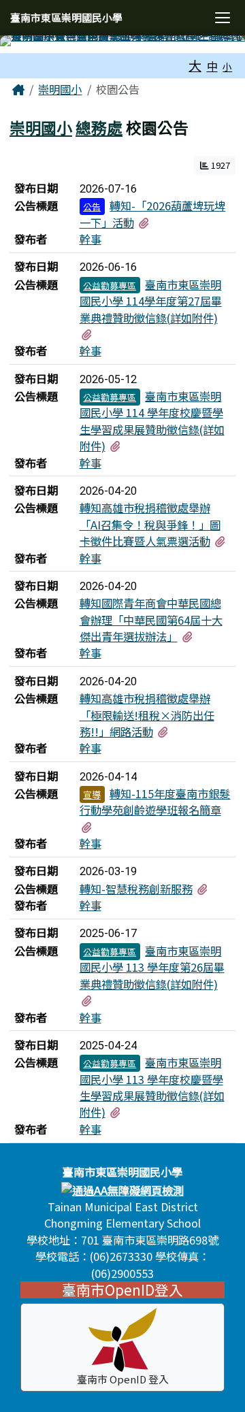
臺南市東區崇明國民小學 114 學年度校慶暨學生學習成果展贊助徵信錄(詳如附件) (152, 421)
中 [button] (212, 66)
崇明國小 (60, 89)
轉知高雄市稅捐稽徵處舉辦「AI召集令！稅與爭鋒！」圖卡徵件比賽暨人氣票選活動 (150, 524)
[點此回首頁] (122, 40)
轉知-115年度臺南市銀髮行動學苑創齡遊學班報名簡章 (155, 801)
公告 (92, 206)
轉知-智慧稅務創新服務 (136, 889)
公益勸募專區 (109, 285)
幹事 (90, 239)
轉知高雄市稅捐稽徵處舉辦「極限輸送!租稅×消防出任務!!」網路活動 (147, 715)
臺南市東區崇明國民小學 (66, 17)
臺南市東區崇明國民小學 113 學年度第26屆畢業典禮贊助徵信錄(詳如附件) (152, 967)
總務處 (99, 127)
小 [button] (227, 66)
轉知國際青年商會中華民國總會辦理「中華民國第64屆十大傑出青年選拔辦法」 (151, 619)
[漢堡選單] (222, 18)
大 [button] (195, 65)
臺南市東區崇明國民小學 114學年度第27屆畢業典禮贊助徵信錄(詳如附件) (151, 301)
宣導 (92, 794)
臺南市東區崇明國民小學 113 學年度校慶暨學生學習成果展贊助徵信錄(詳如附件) (152, 1087)
